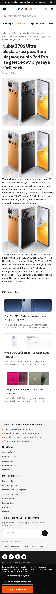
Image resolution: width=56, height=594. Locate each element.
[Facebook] (17, 556)
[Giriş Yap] (46, 8)
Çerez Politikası (22, 571)
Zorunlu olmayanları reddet (17, 581)
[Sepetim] (51, 8)
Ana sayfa (8, 23)
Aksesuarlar (7, 461)
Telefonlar (6, 33)
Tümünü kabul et (17, 589)
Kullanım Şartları (9, 485)
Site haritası (8, 503)
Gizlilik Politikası (9, 498)
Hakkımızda (7, 481)
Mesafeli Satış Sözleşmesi (14, 489)
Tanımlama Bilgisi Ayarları (17, 575)
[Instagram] (4, 556)
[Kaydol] (45, 533)
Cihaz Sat (21, 23)
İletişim (5, 469)
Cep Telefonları (37, 23)
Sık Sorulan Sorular (44, 2)
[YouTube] (23, 556)
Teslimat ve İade (10, 494)
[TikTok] (11, 556)
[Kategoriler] (4, 9)
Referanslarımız (9, 465)
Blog (15, 33)
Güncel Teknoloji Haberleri (32, 33)
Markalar (6, 507)
